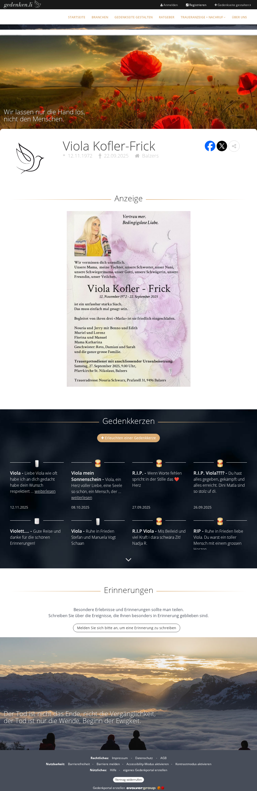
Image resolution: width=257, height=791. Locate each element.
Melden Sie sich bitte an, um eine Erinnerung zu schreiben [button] (126, 627)
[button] (234, 146)
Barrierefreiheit (79, 764)
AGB (163, 758)
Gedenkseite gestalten (233, 5)
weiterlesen (45, 491)
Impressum (120, 758)
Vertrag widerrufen (128, 779)
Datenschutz (144, 758)
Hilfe (113, 770)
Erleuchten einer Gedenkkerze (130, 437)
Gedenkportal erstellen (109, 788)
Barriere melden (108, 764)
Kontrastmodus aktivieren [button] (193, 764)
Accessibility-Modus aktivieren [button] (147, 764)
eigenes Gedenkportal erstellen (145, 770)
